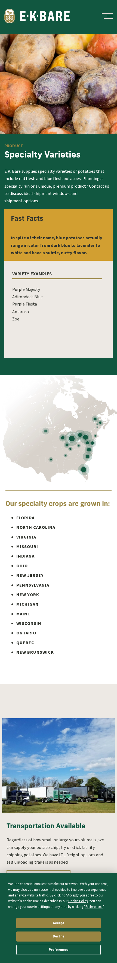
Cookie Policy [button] (78, 901)
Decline (58, 936)
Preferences (59, 950)
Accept (58, 923)
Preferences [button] (94, 907)
